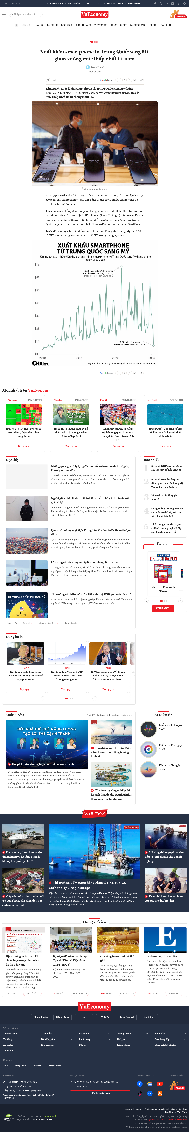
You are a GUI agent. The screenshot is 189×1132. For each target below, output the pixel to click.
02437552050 (80, 1086)
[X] (161, 3)
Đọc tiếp (12, 460)
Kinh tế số (67, 25)
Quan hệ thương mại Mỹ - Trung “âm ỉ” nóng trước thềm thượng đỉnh (91, 532)
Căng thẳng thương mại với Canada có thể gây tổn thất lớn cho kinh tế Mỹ (167, 512)
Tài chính (52, 25)
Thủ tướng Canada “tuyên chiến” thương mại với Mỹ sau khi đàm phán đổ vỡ (166, 528)
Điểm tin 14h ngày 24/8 (170, 727)
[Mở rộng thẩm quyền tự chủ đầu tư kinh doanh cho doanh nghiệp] (166, 836)
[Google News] (184, 3)
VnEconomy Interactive (162, 956)
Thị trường (100, 25)
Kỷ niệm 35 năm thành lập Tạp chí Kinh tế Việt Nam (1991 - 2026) (70, 960)
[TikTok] (178, 3)
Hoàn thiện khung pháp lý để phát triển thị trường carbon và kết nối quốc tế (71, 433)
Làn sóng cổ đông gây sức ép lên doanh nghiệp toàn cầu (85, 562)
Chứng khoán (55, 3)
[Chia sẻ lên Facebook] (119, 80)
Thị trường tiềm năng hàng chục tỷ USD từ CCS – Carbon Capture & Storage (89, 885)
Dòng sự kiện (94, 922)
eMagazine (57, 400)
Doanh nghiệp (119, 25)
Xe (87, 3)
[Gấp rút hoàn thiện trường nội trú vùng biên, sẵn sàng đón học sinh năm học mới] (23, 880)
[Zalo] (167, 3)
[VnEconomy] (95, 242)
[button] (66, 698)
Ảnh (5, 1066)
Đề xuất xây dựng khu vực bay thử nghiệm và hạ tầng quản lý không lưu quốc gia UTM (23, 857)
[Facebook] (155, 3)
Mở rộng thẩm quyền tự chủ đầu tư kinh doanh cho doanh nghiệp (164, 857)
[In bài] (48, 80)
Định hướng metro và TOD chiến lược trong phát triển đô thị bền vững (22, 960)
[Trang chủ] (16, 25)
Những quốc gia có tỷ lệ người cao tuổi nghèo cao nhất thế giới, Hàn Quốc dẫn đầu (90, 468)
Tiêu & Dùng (74, 3)
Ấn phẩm (163, 544)
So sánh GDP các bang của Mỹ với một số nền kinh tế (166, 468)
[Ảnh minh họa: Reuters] (95, 103)
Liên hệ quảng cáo (100, 1093)
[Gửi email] (130, 80)
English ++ (134, 3)
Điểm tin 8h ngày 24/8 (170, 767)
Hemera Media (50, 1116)
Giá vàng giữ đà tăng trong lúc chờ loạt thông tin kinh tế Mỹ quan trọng (26, 676)
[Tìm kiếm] (12, 14)
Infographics (113, 715)
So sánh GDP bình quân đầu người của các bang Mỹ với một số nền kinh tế (167, 483)
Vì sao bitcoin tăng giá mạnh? (164, 497)
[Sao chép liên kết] (135, 80)
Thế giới (152, 25)
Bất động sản (137, 25)
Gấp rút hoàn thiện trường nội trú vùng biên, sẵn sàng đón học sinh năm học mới (23, 900)
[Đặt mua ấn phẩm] (178, 13)
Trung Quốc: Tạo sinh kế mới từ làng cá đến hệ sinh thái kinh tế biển (165, 433)
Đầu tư (40, 25)
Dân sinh (166, 25)
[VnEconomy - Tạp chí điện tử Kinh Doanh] (94, 1006)
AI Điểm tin (163, 715)
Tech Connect (115, 3)
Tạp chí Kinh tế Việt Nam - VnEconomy (167, 1120)
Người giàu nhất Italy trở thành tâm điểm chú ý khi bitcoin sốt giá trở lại (90, 500)
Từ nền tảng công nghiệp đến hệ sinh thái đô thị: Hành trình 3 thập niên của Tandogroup (111, 794)
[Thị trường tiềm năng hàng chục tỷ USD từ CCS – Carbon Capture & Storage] (94, 851)
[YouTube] (173, 3)
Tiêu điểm (27, 25)
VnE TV (98, 3)
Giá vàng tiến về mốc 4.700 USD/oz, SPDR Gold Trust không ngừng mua (67, 676)
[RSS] (160, 1093)
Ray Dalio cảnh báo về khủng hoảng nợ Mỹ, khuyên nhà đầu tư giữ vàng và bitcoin (108, 676)
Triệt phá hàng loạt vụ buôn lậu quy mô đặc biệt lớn (164, 898)
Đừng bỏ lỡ (14, 637)
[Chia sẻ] (141, 80)
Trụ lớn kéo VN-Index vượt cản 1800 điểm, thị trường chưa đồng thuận (23, 433)
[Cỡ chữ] (53, 80)
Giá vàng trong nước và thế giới (117, 958)
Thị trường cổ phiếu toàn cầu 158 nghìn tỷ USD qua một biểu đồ (91, 594)
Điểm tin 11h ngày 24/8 (170, 747)
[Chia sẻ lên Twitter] (124, 80)
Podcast (101, 715)
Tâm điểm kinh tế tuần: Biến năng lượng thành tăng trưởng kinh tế (111, 752)
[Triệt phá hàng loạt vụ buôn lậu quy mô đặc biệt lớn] (166, 880)
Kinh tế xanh (83, 25)
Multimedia (15, 715)
